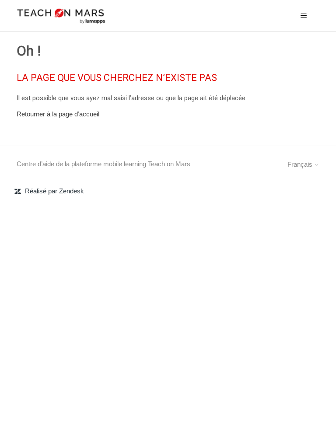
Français (300, 164)
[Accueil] (61, 15)
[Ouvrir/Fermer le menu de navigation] (303, 16)
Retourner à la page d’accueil (58, 114)
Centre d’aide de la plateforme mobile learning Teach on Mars (103, 164)
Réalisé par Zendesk (54, 191)
